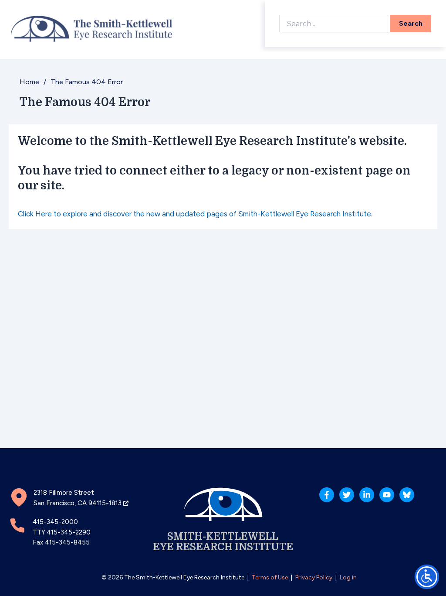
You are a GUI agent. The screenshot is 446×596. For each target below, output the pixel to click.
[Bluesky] (406, 494)
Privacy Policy (313, 577)
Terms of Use (270, 577)
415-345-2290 (69, 532)
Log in (348, 577)
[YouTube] (386, 494)
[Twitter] (346, 494)
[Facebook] (326, 494)
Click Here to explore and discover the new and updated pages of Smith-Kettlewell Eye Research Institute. (195, 213)
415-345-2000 (55, 522)
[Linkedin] (366, 494)
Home (29, 82)
